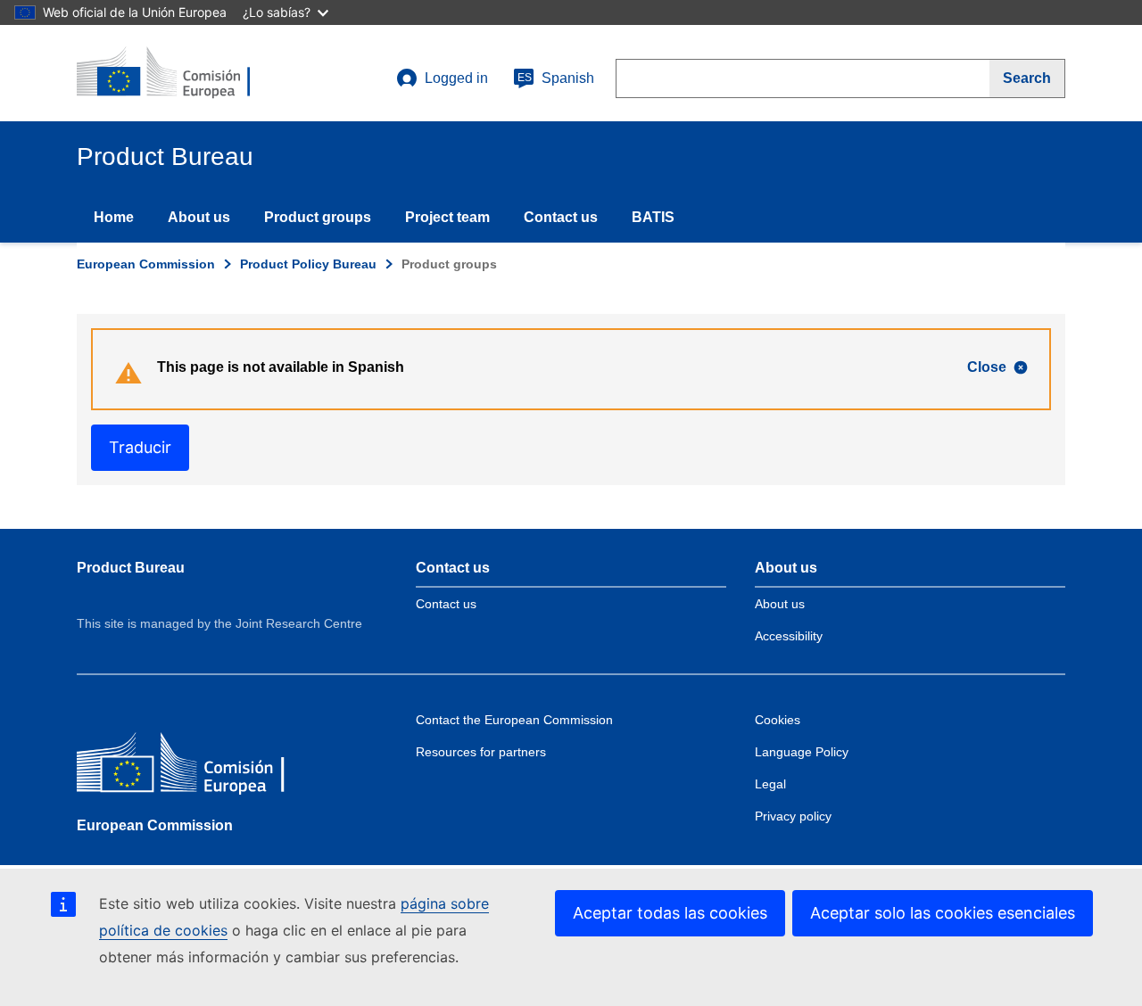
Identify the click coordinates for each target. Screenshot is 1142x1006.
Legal (770, 784)
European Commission (146, 264)
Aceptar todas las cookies (670, 912)
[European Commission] (206, 766)
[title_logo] (185, 73)
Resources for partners (481, 752)
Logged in (456, 78)
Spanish (555, 78)
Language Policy (801, 752)
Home (114, 217)
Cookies (777, 720)
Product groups (317, 217)
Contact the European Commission (514, 720)
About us (199, 217)
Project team (447, 217)
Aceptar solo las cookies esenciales (942, 912)
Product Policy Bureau (308, 264)
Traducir (140, 447)
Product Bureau (131, 567)
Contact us (561, 217)
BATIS (653, 217)
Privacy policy (793, 816)
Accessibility (789, 636)
